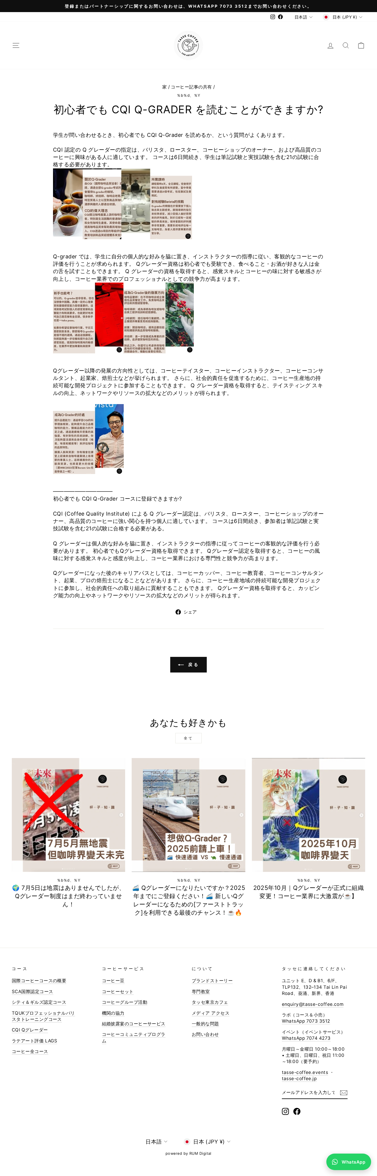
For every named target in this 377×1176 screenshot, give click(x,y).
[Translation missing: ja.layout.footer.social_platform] (285, 1111)
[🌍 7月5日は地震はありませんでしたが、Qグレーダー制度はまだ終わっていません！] (68, 815)
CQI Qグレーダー (30, 1030)
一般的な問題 (205, 1023)
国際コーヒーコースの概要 (39, 980)
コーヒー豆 (113, 980)
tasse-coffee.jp (299, 1078)
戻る (192, 664)
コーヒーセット (118, 991)
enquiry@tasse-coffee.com (313, 1004)
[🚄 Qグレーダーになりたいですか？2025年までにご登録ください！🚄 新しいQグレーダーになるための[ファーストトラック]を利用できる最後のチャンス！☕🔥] (188, 815)
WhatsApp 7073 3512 (306, 1021)
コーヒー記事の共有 (191, 87)
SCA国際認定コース (32, 991)
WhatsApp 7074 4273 (306, 1038)
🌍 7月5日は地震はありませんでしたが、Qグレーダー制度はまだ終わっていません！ (68, 896)
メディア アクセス (210, 1013)
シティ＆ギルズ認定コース (39, 1002)
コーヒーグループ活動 (125, 1002)
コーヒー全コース (30, 1051)
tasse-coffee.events (305, 1072)
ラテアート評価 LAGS (34, 1041)
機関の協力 (113, 1013)
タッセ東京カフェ (210, 1002)
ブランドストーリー (212, 980)
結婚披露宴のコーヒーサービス (134, 1023)
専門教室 (201, 991)
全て (188, 738)
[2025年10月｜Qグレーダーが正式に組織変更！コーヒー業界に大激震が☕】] (308, 815)
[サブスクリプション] (344, 1092)
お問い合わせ (205, 1034)
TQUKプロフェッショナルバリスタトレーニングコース (43, 1016)
